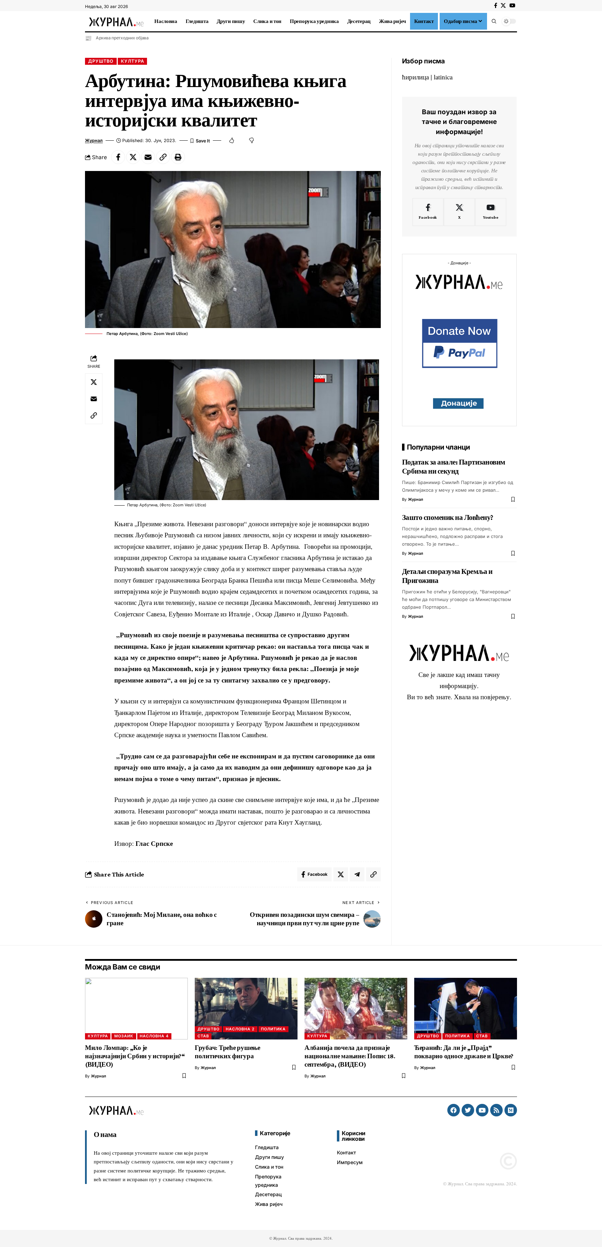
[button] (494, 21)
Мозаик (123, 1036)
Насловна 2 (240, 1029)
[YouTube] (512, 5)
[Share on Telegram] (357, 874)
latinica (443, 76)
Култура (132, 61)
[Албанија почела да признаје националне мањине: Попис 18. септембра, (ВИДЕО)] (355, 1008)
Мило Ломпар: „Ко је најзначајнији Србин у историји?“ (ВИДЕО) (135, 1056)
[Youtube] (490, 212)
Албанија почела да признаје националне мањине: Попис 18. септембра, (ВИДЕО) (349, 1056)
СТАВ (203, 1036)
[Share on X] (133, 157)
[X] (503, 5)
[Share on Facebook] (118, 157)
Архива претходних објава (122, 37)
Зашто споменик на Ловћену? (447, 517)
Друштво (101, 61)
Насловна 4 (154, 1036)
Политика (273, 1029)
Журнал (94, 140)
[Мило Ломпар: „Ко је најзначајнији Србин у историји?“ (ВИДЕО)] (136, 1008)
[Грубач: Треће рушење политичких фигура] (246, 1008)
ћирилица (415, 76)
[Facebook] (495, 5)
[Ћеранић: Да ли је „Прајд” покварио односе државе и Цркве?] (465, 1008)
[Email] (148, 157)
